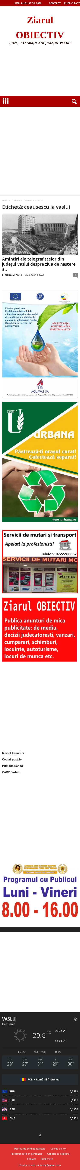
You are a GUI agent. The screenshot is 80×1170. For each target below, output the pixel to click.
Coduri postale (12, 759)
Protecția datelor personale (26, 1153)
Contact (55, 3)
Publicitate (72, 3)
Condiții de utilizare (58, 1153)
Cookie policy (58, 1148)
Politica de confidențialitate (29, 1148)
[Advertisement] (40, 72)
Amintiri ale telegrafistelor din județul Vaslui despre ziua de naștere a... (39, 264)
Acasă (4, 200)
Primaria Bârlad (12, 765)
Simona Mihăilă (12, 274)
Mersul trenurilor (13, 753)
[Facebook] (40, 1136)
